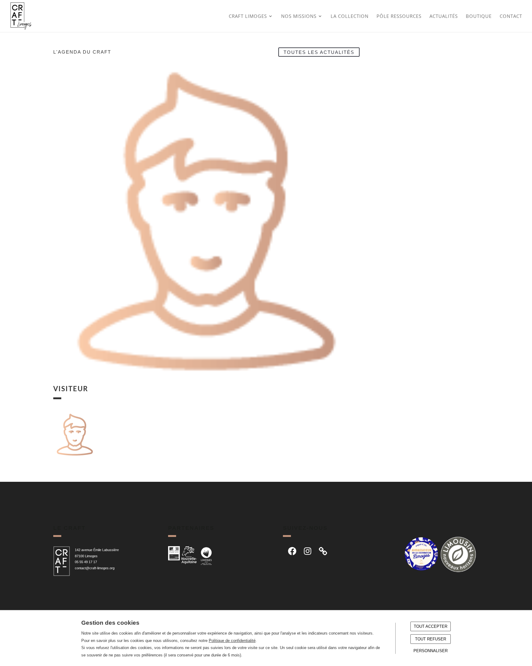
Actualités (443, 16)
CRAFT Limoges (248, 16)
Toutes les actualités (319, 52)
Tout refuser (430, 639)
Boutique (479, 16)
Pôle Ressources (399, 16)
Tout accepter (430, 626)
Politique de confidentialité (232, 640)
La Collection (350, 16)
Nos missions (298, 16)
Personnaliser (430, 650)
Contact (511, 16)
